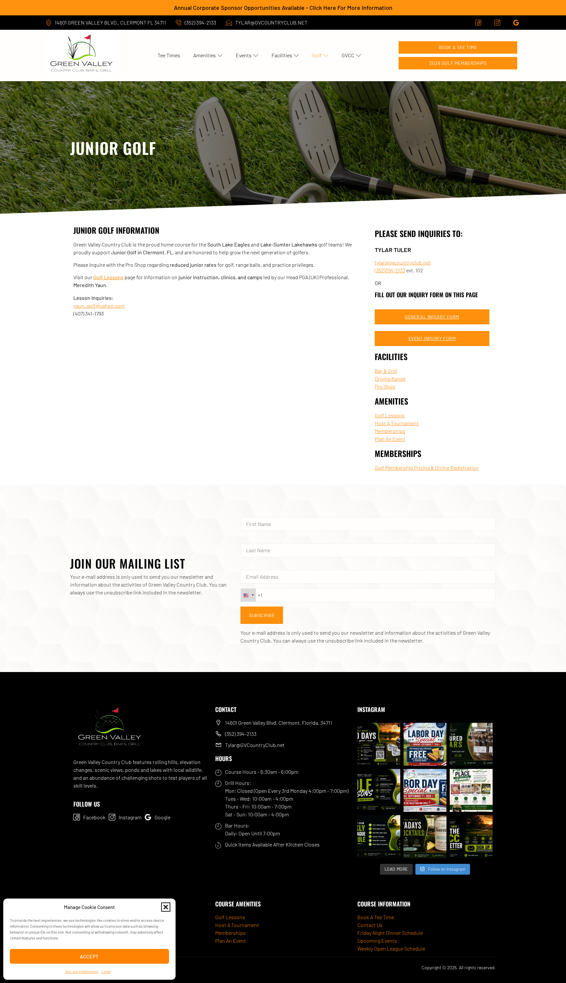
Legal (106, 971)
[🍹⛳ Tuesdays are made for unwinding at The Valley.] (425, 836)
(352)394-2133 (390, 270)
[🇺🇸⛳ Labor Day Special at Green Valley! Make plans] (425, 790)
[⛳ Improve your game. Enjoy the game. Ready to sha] (378, 790)
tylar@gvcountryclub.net (403, 262)
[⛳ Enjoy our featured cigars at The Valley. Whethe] (471, 744)
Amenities (204, 55)
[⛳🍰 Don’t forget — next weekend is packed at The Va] (378, 744)
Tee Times (169, 55)
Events (244, 55)
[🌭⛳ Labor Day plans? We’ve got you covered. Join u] (425, 744)
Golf (317, 55)
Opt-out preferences (81, 971)
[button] (165, 907)
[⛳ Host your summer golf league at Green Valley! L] (471, 836)
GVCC (348, 55)
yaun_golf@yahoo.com (99, 305)
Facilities (282, 55)
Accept (89, 956)
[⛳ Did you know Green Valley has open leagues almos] (378, 836)
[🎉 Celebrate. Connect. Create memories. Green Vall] (471, 790)
